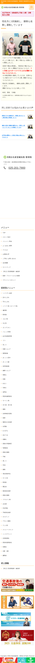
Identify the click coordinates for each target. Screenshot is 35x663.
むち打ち (5, 430)
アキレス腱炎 (7, 521)
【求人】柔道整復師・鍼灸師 (11, 271)
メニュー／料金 (7, 241)
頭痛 (4, 379)
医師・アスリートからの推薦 (11, 275)
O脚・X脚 (5, 551)
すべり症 (5, 478)
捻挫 (4, 418)
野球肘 (5, 482)
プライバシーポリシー (9, 280)
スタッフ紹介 (7, 237)
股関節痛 (5, 353)
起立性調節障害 (7, 336)
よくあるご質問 (7, 245)
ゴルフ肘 (5, 319)
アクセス (5, 250)
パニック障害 (7, 332)
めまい (5, 383)
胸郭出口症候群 (7, 422)
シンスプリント (7, 534)
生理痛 (5, 426)
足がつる (5, 435)
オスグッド (6, 516)
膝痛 (4, 409)
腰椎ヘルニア (7, 370)
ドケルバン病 (7, 499)
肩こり (5, 461)
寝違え (5, 375)
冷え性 (5, 323)
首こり (5, 344)
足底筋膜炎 (6, 538)
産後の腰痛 (6, 452)
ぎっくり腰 (6, 362)
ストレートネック (8, 529)
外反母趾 (5, 508)
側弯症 (5, 392)
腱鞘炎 (5, 555)
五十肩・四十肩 (7, 405)
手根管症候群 (7, 512)
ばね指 (5, 504)
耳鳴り (5, 387)
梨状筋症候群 (7, 491)
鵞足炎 (5, 486)
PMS (4, 465)
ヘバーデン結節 (7, 293)
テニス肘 (5, 525)
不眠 (4, 456)
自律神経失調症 (7, 413)
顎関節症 (5, 448)
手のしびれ (6, 301)
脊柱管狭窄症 (7, 473)
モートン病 (6, 400)
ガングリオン (7, 327)
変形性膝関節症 (7, 396)
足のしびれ (6, 297)
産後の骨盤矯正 (7, 443)
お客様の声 (6, 254)
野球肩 (5, 314)
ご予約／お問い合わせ (9, 258)
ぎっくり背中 (7, 357)
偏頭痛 (5, 310)
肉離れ (5, 439)
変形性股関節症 (7, 542)
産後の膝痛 (6, 495)
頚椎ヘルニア (7, 349)
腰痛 (4, 469)
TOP (4, 232)
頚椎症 (5, 547)
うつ (4, 340)
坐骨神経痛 (6, 366)
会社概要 (5, 263)
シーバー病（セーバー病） (10, 306)
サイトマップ (7, 267)
